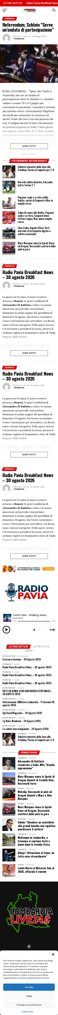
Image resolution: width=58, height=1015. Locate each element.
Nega (29, 996)
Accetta (29, 987)
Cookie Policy (27, 1011)
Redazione (19, 39)
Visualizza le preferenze (29, 1004)
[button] (53, 954)
